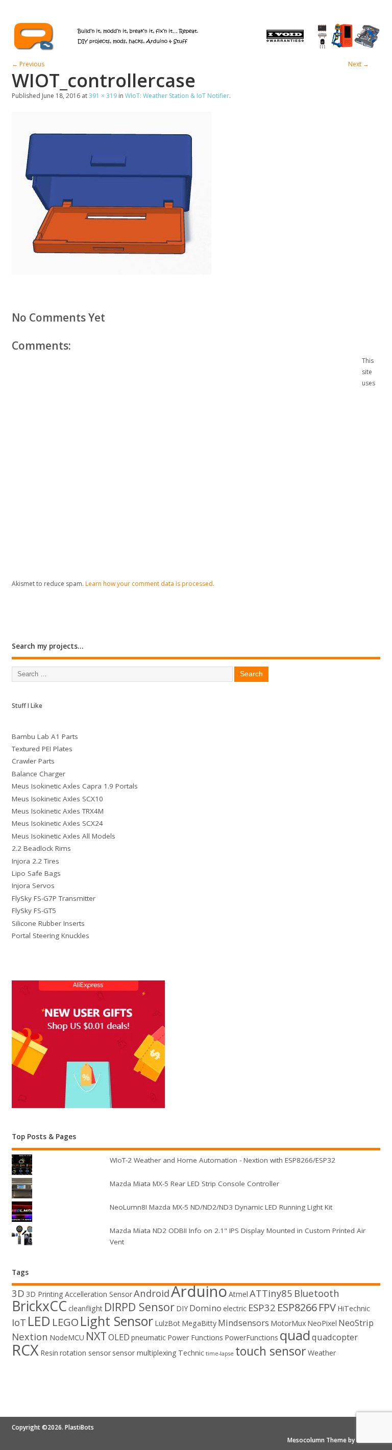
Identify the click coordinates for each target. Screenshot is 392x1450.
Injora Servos (33, 885)
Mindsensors (243, 1323)
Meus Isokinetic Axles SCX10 (57, 798)
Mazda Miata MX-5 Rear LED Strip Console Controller (194, 1183)
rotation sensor (85, 1353)
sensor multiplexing (144, 1353)
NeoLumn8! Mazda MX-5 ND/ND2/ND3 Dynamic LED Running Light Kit (221, 1207)
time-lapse (220, 1353)
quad (295, 1335)
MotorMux (288, 1323)
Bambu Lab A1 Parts (45, 736)
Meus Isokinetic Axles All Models (63, 836)
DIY (182, 1308)
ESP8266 (297, 1307)
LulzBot (167, 1323)
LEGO (65, 1322)
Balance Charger (38, 773)
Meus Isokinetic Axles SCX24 (57, 823)
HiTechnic (353, 1308)
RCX (25, 1350)
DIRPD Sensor (139, 1306)
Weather (322, 1353)
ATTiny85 (271, 1293)
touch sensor (270, 1351)
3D (18, 1293)
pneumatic (148, 1337)
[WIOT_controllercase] (111, 271)
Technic (191, 1353)
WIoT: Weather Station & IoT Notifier (177, 95)
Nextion (30, 1336)
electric (235, 1308)
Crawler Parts (33, 761)
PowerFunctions (251, 1337)
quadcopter (335, 1337)
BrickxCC (39, 1306)
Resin (49, 1353)
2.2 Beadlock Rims (41, 848)
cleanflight (85, 1308)
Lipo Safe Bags (36, 873)
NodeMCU (67, 1337)
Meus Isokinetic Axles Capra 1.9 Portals (75, 786)
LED (39, 1321)
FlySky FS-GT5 (34, 910)
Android (151, 1293)
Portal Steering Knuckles (50, 935)
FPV (327, 1307)
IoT (19, 1322)
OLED (119, 1337)
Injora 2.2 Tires (35, 861)
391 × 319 (103, 95)
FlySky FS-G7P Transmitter (53, 898)
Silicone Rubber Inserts (48, 923)
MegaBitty (199, 1323)
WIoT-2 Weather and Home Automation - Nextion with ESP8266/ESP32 (222, 1160)
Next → (358, 64)
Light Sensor (116, 1321)
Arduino (199, 1291)
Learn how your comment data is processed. (149, 583)
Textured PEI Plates (42, 748)
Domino (205, 1308)
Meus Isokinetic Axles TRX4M (58, 811)
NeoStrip (356, 1323)
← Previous (28, 64)
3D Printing (44, 1294)
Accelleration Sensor (98, 1294)
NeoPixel (322, 1323)
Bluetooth (316, 1293)
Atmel (238, 1294)
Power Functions (195, 1337)
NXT (96, 1336)
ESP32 (262, 1307)
